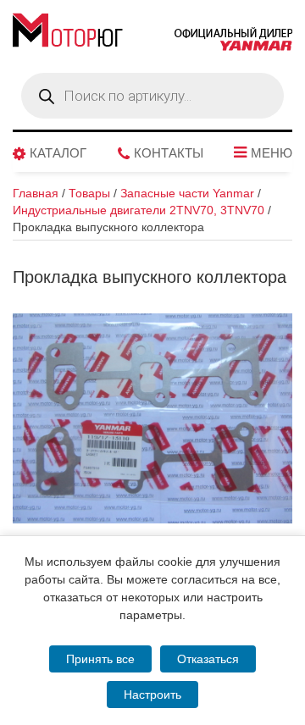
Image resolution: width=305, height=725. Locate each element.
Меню (271, 153)
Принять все (100, 659)
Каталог (58, 153)
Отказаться (208, 659)
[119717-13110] (152, 418)
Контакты (168, 153)
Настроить (152, 694)
